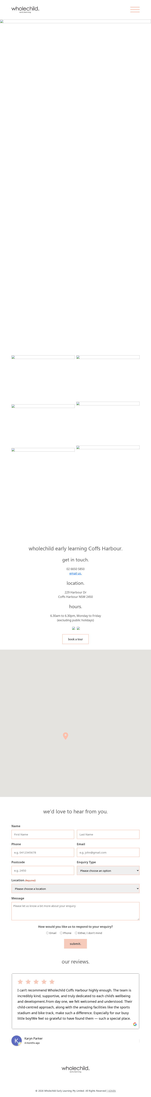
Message (17, 898)
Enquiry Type (86, 862)
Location (23, 880)
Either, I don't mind (90, 933)
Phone (16, 844)
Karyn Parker (33, 1038)
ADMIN (112, 1090)
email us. (75, 573)
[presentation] (14, 181)
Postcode (18, 862)
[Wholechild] (25, 10)
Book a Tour (75, 639)
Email (81, 844)
